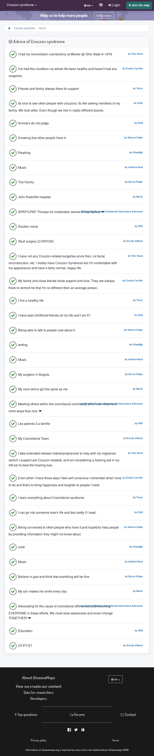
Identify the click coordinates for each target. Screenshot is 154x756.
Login (115, 5)
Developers (38, 698)
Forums (79, 714)
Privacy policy (39, 740)
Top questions (26, 714)
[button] (21, 5)
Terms (115, 740)
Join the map (140, 5)
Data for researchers (39, 692)
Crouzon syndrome (24, 28)
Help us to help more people (63, 15)
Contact (130, 714)
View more (103, 15)
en (116, 679)
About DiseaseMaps (38, 677)
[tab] (77, 41)
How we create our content (38, 686)
